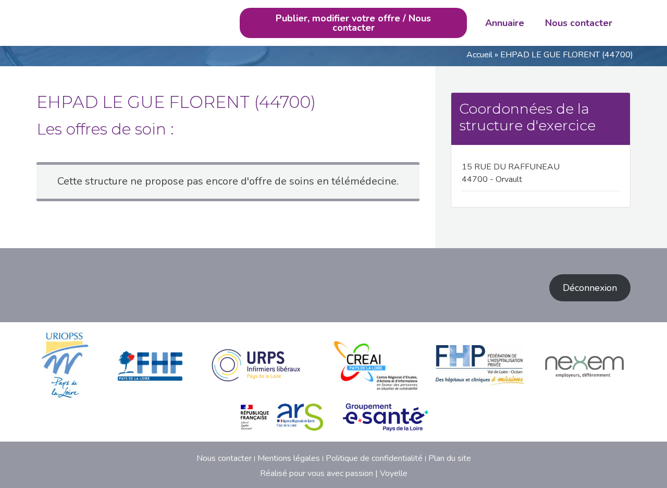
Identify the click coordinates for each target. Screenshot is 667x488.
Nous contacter (578, 23)
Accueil (479, 54)
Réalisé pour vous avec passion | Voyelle (333, 473)
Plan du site (449, 458)
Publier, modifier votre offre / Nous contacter (353, 23)
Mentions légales (288, 458)
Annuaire (504, 23)
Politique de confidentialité (374, 458)
